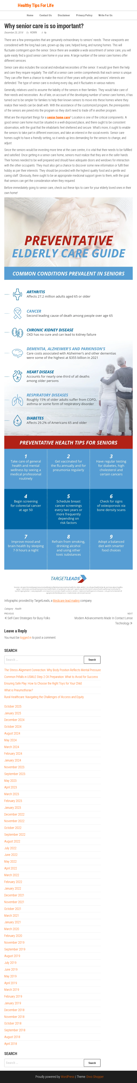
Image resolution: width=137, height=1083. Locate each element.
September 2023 (14, 774)
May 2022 (10, 861)
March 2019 (11, 989)
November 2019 (14, 942)
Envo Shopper (95, 1077)
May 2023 (10, 780)
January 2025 (12, 713)
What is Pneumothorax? (18, 690)
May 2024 (10, 740)
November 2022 (14, 821)
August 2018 (12, 1037)
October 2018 (12, 1023)
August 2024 (12, 733)
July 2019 (10, 963)
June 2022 (10, 855)
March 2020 (11, 929)
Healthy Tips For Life (36, 5)
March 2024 (11, 747)
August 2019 (12, 956)
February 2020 (13, 936)
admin (33, 32)
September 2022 (14, 834)
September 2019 (14, 949)
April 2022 (10, 868)
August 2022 (12, 841)
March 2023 (11, 794)
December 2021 (14, 895)
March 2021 (11, 915)
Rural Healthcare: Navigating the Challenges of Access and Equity (44, 697)
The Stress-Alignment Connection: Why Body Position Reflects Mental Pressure (52, 670)
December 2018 (14, 1010)
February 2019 (13, 996)
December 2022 (14, 814)
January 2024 (12, 760)
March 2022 (11, 875)
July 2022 (10, 848)
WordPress (67, 1077)
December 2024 (14, 720)
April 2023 (10, 787)
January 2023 (12, 807)
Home (30, 15)
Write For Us (105, 15)
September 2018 (14, 1030)
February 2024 (13, 753)
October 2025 (12, 706)
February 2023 (13, 801)
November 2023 (14, 767)
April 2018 (10, 1044)
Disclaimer (64, 15)
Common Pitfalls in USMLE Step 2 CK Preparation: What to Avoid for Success (51, 677)
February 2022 (13, 882)
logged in (25, 637)
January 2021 (12, 922)
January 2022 (12, 888)
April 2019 (10, 983)
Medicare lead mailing (66, 600)
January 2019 (12, 1003)
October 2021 (12, 909)
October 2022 (12, 828)
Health (18, 608)
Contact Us (45, 15)
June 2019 (10, 969)
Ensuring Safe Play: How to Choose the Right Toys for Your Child (43, 683)
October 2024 (12, 726)
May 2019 (10, 976)
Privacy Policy (84, 15)
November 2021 (14, 902)
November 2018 (14, 1017)
